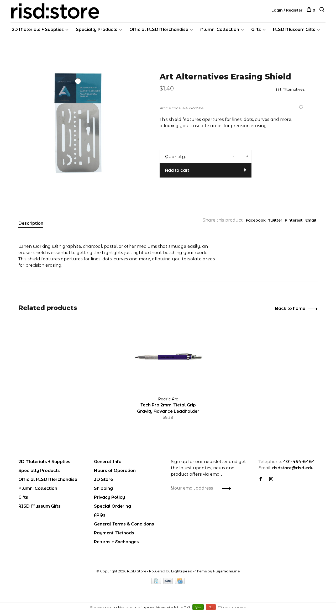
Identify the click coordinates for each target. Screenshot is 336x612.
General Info (108, 461)
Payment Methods (114, 532)
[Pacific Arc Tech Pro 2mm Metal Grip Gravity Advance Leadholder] (168, 356)
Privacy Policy (109, 497)
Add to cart (177, 170)
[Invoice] (156, 582)
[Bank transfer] (168, 582)
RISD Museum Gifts (294, 29)
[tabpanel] (78, 123)
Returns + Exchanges (116, 541)
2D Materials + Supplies (38, 29)
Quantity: (175, 156)
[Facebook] (261, 479)
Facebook (256, 220)
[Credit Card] (180, 582)
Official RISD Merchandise (158, 29)
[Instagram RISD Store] (271, 479)
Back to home (290, 308)
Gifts (256, 29)
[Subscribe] (225, 488)
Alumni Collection (219, 29)
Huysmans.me (226, 571)
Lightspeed (181, 571)
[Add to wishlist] (301, 107)
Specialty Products (96, 29)
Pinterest (294, 220)
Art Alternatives (290, 89)
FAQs (100, 515)
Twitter (275, 220)
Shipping (103, 488)
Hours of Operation (115, 470)
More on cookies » (232, 607)
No (211, 607)
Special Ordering (112, 506)
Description (30, 223)
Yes (198, 607)
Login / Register (286, 10)
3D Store (103, 479)
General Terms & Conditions (124, 524)
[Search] (322, 10)
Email (310, 220)
